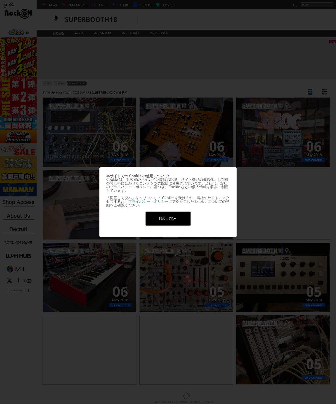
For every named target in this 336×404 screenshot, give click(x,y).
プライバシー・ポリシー (148, 201)
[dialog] (168, 202)
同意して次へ (168, 218)
